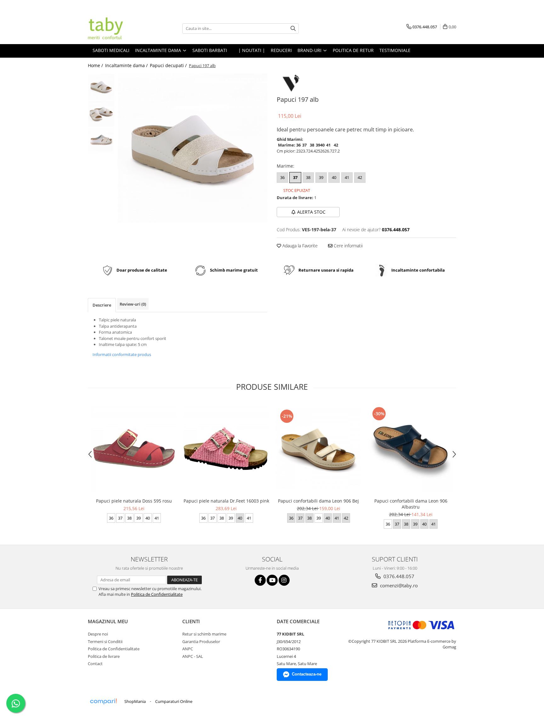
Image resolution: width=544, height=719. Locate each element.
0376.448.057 (398, 576)
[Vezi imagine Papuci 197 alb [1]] (101, 114)
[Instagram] (284, 580)
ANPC (187, 649)
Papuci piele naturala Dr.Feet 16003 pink (226, 501)
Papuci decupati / (169, 65)
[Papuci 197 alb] (192, 148)
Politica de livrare (104, 656)
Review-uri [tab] (133, 304)
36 (282, 177)
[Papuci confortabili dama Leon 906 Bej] (318, 448)
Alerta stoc (311, 212)
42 (360, 177)
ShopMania (135, 701)
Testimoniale (395, 50)
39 (321, 177)
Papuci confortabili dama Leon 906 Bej (318, 501)
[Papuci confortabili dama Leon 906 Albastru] (411, 449)
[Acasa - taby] (119, 28)
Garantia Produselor (201, 641)
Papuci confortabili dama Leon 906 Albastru (410, 504)
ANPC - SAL (192, 656)
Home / (96, 65)
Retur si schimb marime (204, 634)
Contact (95, 663)
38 (308, 177)
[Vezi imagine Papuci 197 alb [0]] (101, 87)
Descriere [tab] (102, 305)
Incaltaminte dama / (127, 65)
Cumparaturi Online (173, 701)
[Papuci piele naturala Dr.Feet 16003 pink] (226, 449)
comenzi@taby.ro (398, 585)
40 (334, 177)
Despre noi (98, 634)
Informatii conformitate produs (122, 354)
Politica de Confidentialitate (157, 594)
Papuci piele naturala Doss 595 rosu (134, 501)
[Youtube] (272, 580)
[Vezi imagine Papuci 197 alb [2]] (101, 140)
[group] (192, 148)
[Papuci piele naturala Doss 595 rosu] (134, 449)
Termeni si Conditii (105, 641)
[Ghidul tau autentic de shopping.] (103, 701)
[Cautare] (293, 28)
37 (295, 177)
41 (347, 177)
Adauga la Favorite (299, 246)
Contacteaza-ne (306, 674)
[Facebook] (260, 580)
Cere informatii (347, 246)
